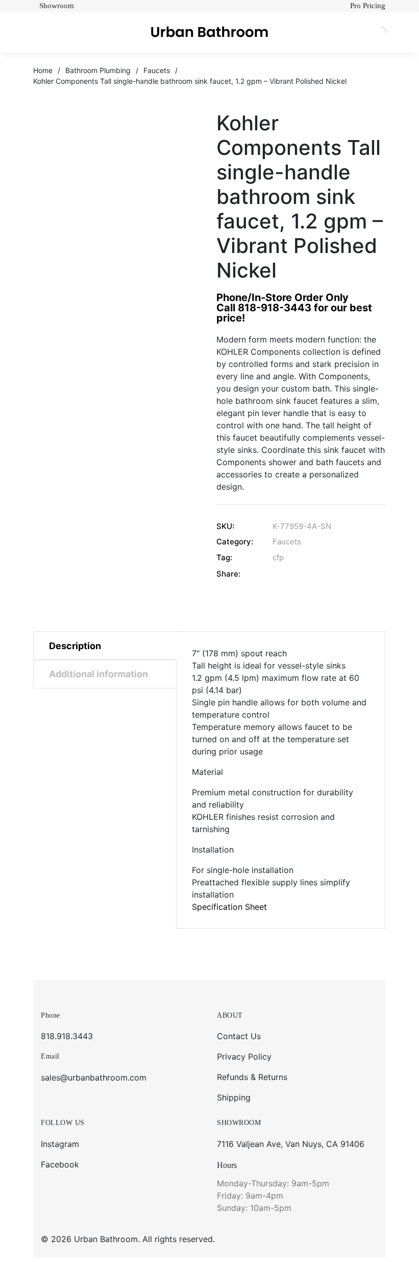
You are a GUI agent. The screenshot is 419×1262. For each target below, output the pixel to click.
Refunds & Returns (252, 1077)
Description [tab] (75, 645)
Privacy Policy (244, 1056)
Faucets (287, 541)
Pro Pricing (367, 6)
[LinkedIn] (304, 573)
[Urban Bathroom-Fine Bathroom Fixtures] (209, 32)
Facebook (60, 1164)
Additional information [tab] (98, 674)
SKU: (225, 526)
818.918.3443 (67, 1036)
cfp (278, 557)
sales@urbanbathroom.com (93, 1077)
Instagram (60, 1144)
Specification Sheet (229, 907)
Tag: (224, 557)
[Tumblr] (318, 573)
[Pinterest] (331, 573)
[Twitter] (291, 573)
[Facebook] (278, 573)
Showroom (56, 6)
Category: (234, 541)
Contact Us (239, 1036)
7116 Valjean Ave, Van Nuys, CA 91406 (290, 1144)
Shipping (234, 1097)
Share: (228, 574)
